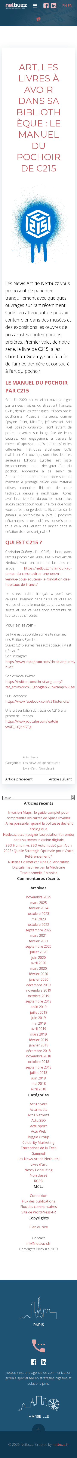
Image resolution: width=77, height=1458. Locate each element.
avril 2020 (38, 962)
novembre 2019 (38, 990)
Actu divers (30, 757)
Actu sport (38, 1126)
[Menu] (34, 5)
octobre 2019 (38, 996)
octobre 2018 (38, 1061)
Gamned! (39, 1153)
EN (64, 5)
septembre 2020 (38, 946)
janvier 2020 (38, 979)
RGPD (38, 1180)
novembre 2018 (38, 1056)
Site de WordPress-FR (38, 1212)
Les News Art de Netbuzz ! (41, 763)
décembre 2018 (38, 1050)
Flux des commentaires (38, 1206)
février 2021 (38, 941)
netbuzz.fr (60, 1444)
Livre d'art (30, 768)
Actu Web (38, 1131)
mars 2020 (38, 968)
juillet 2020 (38, 952)
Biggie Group (38, 1137)
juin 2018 (38, 1078)
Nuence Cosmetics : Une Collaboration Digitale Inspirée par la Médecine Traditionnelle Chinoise (38, 867)
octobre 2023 (38, 913)
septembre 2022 (38, 930)
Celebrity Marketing (38, 1142)
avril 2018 (38, 1089)
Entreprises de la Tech (38, 1147)
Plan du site (38, 1227)
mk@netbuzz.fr (38, 1243)
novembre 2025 (38, 897)
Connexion (38, 1195)
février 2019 (38, 1039)
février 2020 (38, 973)
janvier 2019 (38, 1045)
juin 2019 (38, 1017)
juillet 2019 (38, 1012)
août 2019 (39, 1006)
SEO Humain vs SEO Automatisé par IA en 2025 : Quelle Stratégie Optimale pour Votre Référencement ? (39, 851)
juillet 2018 (38, 1072)
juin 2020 (38, 957)
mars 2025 (38, 902)
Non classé (46, 768)
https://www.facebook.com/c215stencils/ (37, 701)
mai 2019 (38, 1023)
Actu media (38, 1109)
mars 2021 (38, 935)
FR (70, 5)
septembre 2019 (38, 1001)
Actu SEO (38, 1120)
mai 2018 (38, 1083)
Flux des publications (38, 1201)
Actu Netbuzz (38, 1115)
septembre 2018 (38, 1067)
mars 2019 (38, 1034)
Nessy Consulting (38, 1170)
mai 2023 (38, 919)
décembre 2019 (38, 985)
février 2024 (38, 908)
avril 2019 (38, 1028)
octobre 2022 (38, 924)
